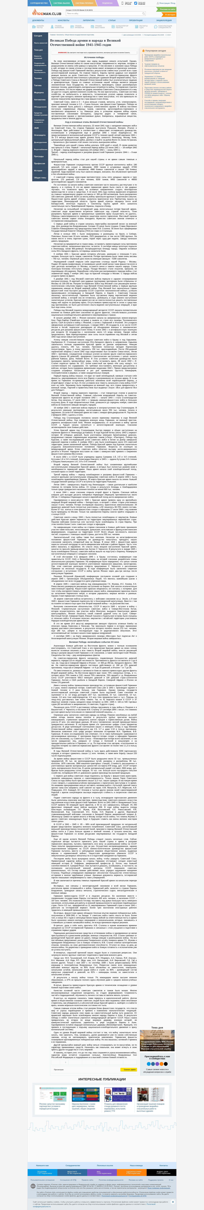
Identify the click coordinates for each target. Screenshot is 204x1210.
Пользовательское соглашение (43, 1180)
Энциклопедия (164, 20)
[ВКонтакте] (75, 1062)
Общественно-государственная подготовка (79, 35)
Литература (89, 20)
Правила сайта (87, 1180)
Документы (38, 20)
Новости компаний (38, 57)
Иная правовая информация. (159, 1188)
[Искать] (144, 13)
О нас (171, 1180)
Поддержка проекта (155, 1180)
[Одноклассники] (89, 1062)
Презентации (135, 20)
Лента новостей (40, 43)
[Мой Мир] (130, 1062)
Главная (53, 35)
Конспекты (63, 20)
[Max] (157, 1064)
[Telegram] (116, 1062)
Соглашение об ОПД (68, 1180)
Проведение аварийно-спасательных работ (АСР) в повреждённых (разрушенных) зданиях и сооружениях (157, 58)
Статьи (111, 20)
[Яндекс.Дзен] (166, 1064)
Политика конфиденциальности (111, 1180)
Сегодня (38, 36)
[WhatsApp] (102, 1062)
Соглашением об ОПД (137, 1196)
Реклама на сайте (167, 9)
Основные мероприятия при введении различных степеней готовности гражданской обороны (158, 71)
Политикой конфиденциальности (114, 1196)
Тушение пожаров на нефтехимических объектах (154, 65)
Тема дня (38, 50)
